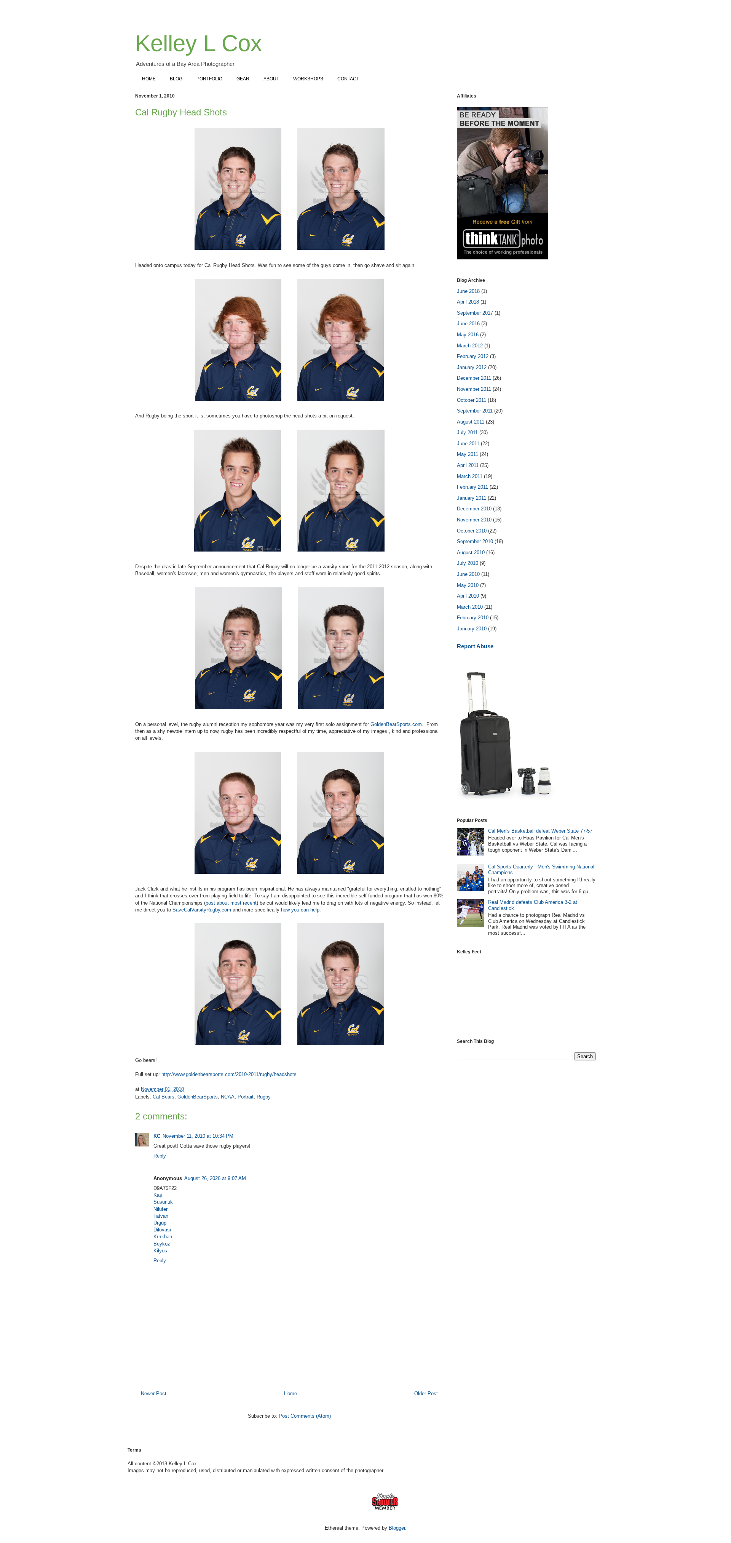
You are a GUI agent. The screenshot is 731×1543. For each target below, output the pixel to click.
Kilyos (160, 1251)
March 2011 (469, 476)
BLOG (176, 79)
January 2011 (471, 498)
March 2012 (470, 346)
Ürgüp (159, 1223)
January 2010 (472, 629)
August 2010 (471, 552)
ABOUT (271, 79)
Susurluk (163, 1202)
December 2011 (474, 378)
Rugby (264, 1097)
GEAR (242, 79)
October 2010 (472, 531)
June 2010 (468, 574)
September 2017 (475, 313)
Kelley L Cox (198, 43)
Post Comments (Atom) (305, 1416)
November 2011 (474, 389)
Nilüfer (160, 1209)
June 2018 (468, 291)
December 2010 (474, 509)
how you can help (300, 910)
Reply (159, 1156)
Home (290, 1393)
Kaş (157, 1195)
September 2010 (475, 541)
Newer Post (153, 1393)
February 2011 (472, 487)
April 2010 (468, 596)
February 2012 (472, 356)
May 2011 (467, 454)
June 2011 (468, 443)
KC (156, 1136)
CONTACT (348, 79)
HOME (149, 79)
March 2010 (470, 607)
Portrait (246, 1097)
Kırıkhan (162, 1236)
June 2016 (468, 323)
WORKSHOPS (308, 79)
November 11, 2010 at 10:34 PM (198, 1136)
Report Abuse (475, 646)
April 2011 (468, 465)
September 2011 (475, 411)
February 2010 (472, 617)
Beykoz (161, 1244)
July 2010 (467, 563)
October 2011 (471, 400)
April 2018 (468, 302)
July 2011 (467, 432)
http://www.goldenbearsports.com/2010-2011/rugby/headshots (229, 1074)
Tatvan (160, 1216)
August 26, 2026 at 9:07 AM (215, 1178)
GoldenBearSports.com (396, 724)
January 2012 (472, 367)
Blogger (397, 1528)
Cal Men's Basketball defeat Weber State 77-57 (540, 831)
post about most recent (231, 903)
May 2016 (468, 334)
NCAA (228, 1097)
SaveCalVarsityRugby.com (201, 910)
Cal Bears (163, 1097)
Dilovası (162, 1230)
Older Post (426, 1393)
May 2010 (468, 585)
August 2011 (470, 422)
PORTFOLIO (209, 79)
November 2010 (474, 520)
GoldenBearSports (197, 1097)
